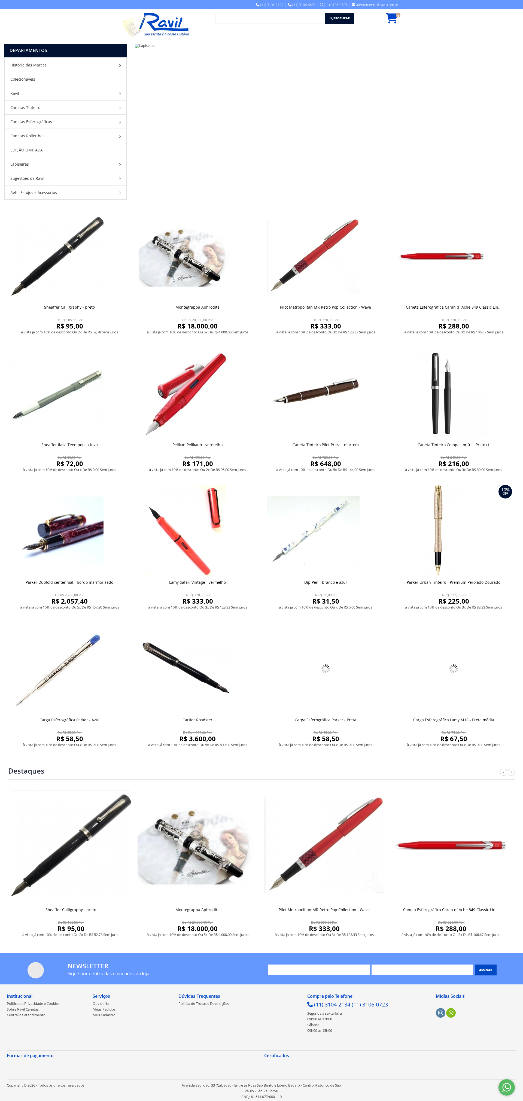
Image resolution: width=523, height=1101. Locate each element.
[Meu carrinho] (394, 20)
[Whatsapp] (451, 1013)
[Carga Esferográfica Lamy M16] (453, 668)
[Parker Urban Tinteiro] (453, 531)
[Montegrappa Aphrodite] (197, 256)
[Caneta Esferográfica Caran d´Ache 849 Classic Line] (453, 256)
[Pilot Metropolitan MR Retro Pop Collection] (325, 256)
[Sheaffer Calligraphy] (69, 256)
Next (511, 775)
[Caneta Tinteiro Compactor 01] (453, 393)
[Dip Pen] (325, 531)
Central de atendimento (26, 1015)
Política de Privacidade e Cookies (33, 1003)
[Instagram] (440, 1013)
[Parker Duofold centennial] (69, 531)
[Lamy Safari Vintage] (197, 531)
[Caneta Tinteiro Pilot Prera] (325, 393)
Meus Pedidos (104, 1009)
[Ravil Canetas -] (157, 25)
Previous (503, 775)
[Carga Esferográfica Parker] (69, 668)
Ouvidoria (101, 1003)
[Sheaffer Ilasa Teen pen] (69, 393)
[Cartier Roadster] (197, 668)
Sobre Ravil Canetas (23, 1009)
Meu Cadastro (104, 1015)
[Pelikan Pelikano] (197, 393)
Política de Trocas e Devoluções (203, 1003)
